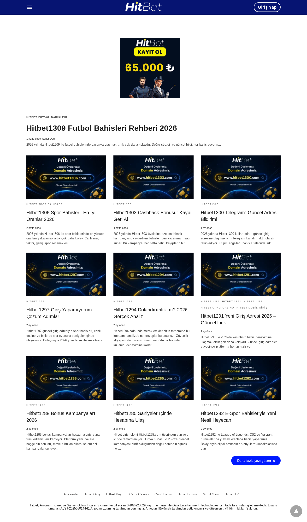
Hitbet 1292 (231, 301)
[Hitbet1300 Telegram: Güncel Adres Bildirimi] (241, 177)
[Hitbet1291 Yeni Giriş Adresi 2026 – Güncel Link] (241, 274)
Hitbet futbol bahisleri (46, 117)
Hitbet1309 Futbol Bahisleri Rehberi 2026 (101, 128)
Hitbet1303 (122, 204)
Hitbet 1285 (123, 405)
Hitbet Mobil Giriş (251, 307)
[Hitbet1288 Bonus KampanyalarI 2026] (66, 378)
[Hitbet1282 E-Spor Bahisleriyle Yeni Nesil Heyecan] (241, 378)
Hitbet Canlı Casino (217, 307)
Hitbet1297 (35, 301)
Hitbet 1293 (253, 301)
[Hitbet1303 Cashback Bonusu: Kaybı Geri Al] (153, 177)
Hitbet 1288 (36, 405)
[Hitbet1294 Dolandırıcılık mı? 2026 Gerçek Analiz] (153, 274)
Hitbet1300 (210, 204)
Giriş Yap (267, 7)
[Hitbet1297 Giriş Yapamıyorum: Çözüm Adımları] (66, 274)
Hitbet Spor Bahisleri (45, 204)
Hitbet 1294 (123, 301)
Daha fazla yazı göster (254, 461)
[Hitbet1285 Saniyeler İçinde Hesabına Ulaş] (153, 378)
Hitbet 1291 (210, 301)
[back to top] (296, 511)
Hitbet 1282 (210, 405)
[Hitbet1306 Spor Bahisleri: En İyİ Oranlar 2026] (66, 177)
